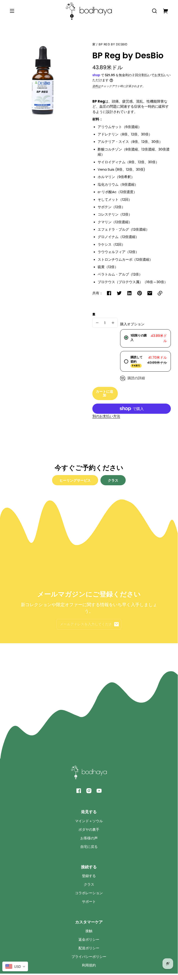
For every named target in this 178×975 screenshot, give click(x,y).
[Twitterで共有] (119, 293)
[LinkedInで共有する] (129, 293)
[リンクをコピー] (160, 293)
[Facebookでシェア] (109, 293)
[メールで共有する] (150, 293)
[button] (154, 11)
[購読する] (116, 624)
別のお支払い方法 (106, 416)
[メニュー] (12, 11)
